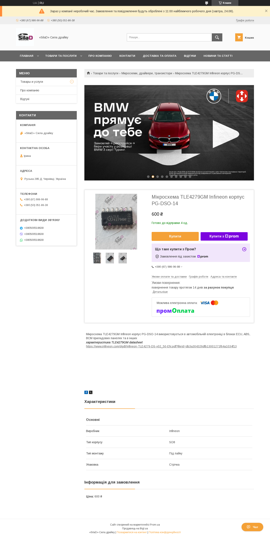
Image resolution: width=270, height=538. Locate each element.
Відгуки (190, 55)
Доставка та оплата (159, 55)
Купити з (216, 236)
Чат (255, 527)
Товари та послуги (61, 55)
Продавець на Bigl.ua (135, 528)
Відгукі (24, 99)
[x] (90, 393)
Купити (175, 236)
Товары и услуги (31, 81)
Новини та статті (218, 55)
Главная (26, 55)
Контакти (127, 55)
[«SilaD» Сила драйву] (25, 45)
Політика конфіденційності (165, 532)
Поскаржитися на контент (132, 532)
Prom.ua (155, 524)
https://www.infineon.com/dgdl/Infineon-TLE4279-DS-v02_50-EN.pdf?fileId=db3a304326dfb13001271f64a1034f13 (161, 346)
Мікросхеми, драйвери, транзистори (147, 73)
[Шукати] (217, 37)
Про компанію (100, 55)
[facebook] (86, 393)
